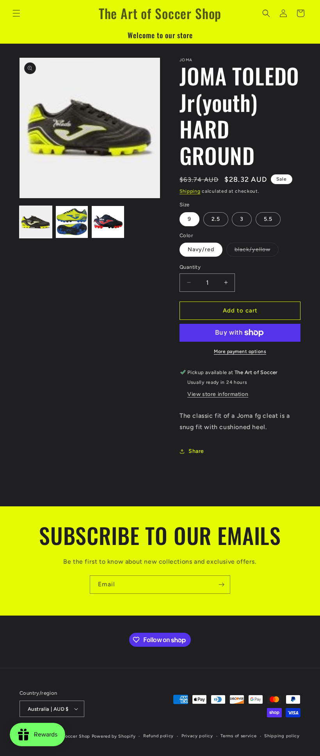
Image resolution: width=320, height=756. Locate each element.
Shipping (190, 191)
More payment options (240, 351)
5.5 (268, 219)
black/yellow (257, 251)
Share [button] (196, 451)
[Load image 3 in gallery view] (108, 222)
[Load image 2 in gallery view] (72, 222)
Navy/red (201, 249)
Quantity (190, 267)
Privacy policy (197, 735)
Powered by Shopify (114, 736)
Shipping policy (282, 735)
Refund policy (158, 735)
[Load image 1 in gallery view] (36, 222)
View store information (217, 394)
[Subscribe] (221, 584)
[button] (16, 13)
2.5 (216, 219)
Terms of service (238, 735)
